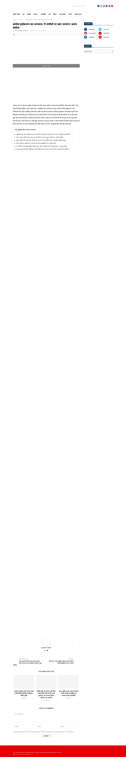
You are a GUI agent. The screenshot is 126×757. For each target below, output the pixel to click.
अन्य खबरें (62, 14)
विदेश (55, 14)
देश (23, 14)
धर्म (50, 14)
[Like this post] (24, 633)
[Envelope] (111, 753)
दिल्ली (29, 14)
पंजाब (35, 14)
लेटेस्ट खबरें (16, 14)
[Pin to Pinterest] (35, 633)
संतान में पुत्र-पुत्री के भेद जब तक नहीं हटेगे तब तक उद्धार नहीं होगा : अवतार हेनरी (39, 137)
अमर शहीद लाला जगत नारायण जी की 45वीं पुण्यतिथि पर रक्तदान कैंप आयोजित (68, 693)
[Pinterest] (107, 6)
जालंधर (20, 19)
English (78, 14)
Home (14, 19)
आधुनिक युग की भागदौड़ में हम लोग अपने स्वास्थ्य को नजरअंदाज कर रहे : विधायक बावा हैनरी (43, 134)
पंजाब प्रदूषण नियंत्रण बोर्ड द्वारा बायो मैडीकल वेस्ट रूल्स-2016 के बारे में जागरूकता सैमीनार (42, 149)
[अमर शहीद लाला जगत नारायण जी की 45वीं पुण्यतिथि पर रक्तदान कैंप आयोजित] (68, 682)
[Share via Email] (47, 633)
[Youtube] (112, 6)
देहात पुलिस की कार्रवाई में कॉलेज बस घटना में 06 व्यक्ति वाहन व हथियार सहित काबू (40, 140)
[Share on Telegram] (43, 633)
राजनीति (43, 14)
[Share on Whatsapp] (39, 633)
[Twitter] (101, 6)
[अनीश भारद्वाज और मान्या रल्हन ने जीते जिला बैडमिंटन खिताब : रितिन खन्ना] (24, 682)
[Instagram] (104, 6)
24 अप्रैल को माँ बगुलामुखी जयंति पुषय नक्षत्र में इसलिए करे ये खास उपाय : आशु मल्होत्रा (41, 146)
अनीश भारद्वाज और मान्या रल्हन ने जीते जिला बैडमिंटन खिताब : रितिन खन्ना (24, 693)
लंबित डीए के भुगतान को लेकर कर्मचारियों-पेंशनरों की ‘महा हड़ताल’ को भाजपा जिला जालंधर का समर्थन (46, 694)
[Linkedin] (109, 6)
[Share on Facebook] (28, 633)
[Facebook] (98, 6)
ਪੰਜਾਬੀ (70, 14)
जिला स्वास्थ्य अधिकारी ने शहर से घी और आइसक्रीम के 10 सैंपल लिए (36, 143)
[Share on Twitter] (31, 633)
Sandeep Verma (23, 30)
